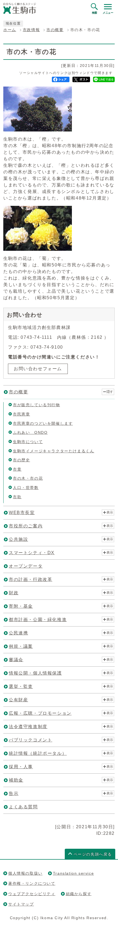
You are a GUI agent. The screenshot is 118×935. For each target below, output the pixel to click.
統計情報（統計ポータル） (38, 753)
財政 (13, 592)
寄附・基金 (21, 606)
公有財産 (18, 699)
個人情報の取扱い (25, 873)
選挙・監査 (21, 686)
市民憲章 (21, 414)
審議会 (16, 659)
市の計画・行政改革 (30, 579)
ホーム (9, 30)
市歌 (17, 497)
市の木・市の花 (28, 478)
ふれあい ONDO (30, 432)
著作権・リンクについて (31, 883)
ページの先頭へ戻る (93, 854)
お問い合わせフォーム (38, 368)
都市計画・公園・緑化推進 (38, 619)
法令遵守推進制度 (28, 726)
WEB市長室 (22, 512)
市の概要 (54, 30)
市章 (17, 469)
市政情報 (31, 30)
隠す (109, 391)
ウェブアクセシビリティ (31, 894)
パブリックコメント (30, 740)
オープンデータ (26, 566)
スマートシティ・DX (32, 552)
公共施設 (18, 539)
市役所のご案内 (26, 526)
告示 (13, 793)
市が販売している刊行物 (36, 405)
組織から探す (79, 894)
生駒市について (28, 442)
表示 (109, 512)
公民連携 (18, 633)
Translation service (73, 873)
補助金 (16, 780)
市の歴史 (21, 460)
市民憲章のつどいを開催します (43, 423)
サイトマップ (21, 904)
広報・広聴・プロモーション (40, 713)
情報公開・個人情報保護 (35, 673)
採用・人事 (21, 766)
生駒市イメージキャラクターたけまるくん (53, 451)
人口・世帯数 (26, 487)
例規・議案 (21, 646)
